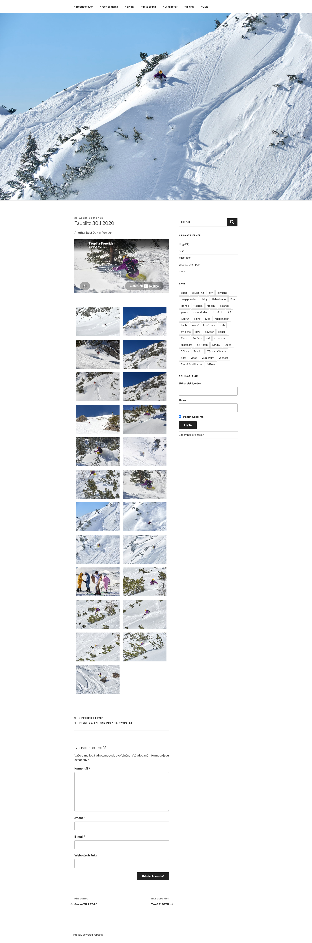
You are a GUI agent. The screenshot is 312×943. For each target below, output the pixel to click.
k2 (229, 312)
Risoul (184, 338)
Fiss (232, 299)
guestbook (185, 257)
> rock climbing (109, 6)
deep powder (188, 299)
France (185, 305)
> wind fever (170, 6)
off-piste (186, 331)
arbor (184, 292)
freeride (85, 723)
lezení (195, 325)
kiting (197, 318)
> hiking (189, 6)
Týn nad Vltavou (216, 351)
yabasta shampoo (189, 264)
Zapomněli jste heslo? (191, 434)
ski (96, 723)
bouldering (198, 292)
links (181, 250)
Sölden (185, 351)
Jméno (80, 818)
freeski (211, 305)
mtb (222, 325)
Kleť (207, 318)
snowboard (109, 723)
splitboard (186, 344)
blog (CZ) (184, 244)
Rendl (221, 331)
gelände (224, 305)
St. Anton (202, 344)
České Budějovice (191, 364)
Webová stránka (85, 855)
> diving (129, 6)
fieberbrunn (219, 299)
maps (182, 271)
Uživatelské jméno (190, 383)
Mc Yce (98, 218)
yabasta (223, 357)
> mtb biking (148, 6)
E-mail (79, 836)
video (194, 357)
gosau (184, 312)
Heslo (182, 400)
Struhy (216, 344)
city (211, 292)
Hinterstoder (200, 312)
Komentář (82, 768)
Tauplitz (126, 723)
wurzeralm (208, 357)
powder (209, 331)
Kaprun (185, 318)
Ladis (184, 325)
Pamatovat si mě (193, 416)
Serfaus (197, 338)
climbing (222, 292)
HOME (204, 6)
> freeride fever (83, 6)
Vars (183, 357)
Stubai (228, 344)
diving (204, 299)
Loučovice (209, 325)
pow (197, 331)
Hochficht (217, 312)
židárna (211, 364)
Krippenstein (221, 318)
